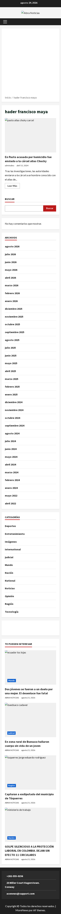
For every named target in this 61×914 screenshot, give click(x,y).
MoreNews (21, 910)
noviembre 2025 (14, 316)
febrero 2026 (12, 293)
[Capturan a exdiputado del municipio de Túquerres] (30, 772)
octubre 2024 (12, 417)
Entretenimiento (15, 533)
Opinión (9, 596)
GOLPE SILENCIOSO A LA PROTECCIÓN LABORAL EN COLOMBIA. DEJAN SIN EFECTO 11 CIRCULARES (29, 851)
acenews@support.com (21, 893)
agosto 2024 (12, 433)
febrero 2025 (12, 386)
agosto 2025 (12, 340)
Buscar (9, 199)
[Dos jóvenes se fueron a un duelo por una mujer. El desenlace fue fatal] (30, 667)
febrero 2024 (12, 480)
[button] (5, 21)
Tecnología (11, 611)
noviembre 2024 (14, 410)
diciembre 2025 (13, 308)
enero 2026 (11, 301)
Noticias (10, 588)
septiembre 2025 (14, 332)
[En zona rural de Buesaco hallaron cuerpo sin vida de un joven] (30, 720)
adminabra (9, 165)
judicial (9, 557)
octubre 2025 (12, 324)
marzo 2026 (11, 285)
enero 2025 (11, 394)
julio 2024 (10, 441)
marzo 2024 (11, 472)
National (10, 580)
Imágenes (11, 541)
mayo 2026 (11, 269)
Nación (9, 572)
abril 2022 (10, 503)
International (13, 549)
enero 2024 (11, 487)
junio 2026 (10, 262)
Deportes (10, 526)
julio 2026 (10, 254)
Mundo (9, 565)
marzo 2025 (11, 379)
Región (9, 603)
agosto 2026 (12, 246)
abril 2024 (10, 464)
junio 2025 (10, 355)
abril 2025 (10, 371)
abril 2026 (10, 277)
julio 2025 (10, 347)
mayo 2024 (11, 456)
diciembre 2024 (13, 402)
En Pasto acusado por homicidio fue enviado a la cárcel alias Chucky (30, 135)
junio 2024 (10, 449)
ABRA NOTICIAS (12, 697)
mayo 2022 (11, 495)
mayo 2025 (11, 363)
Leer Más (13, 186)
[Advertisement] (30, 63)
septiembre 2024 (14, 425)
